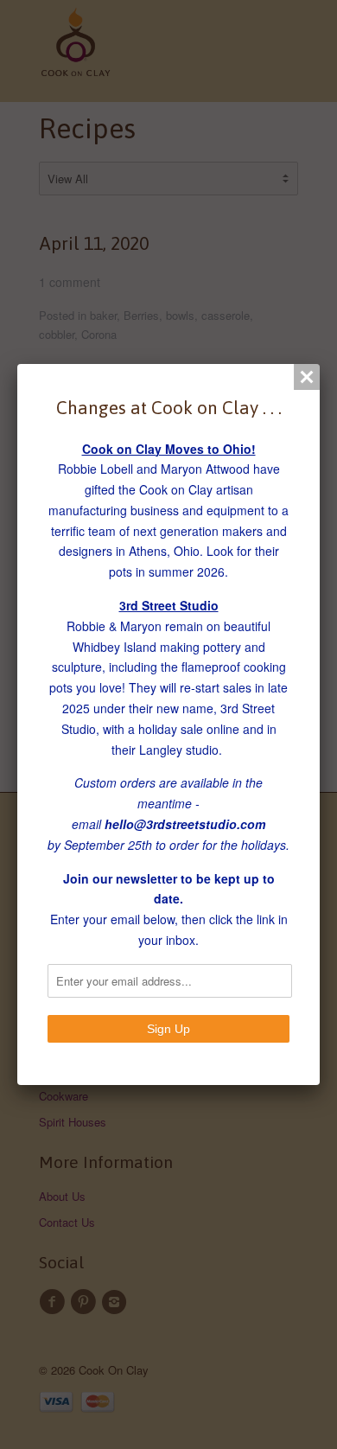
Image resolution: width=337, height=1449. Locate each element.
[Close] (307, 377)
